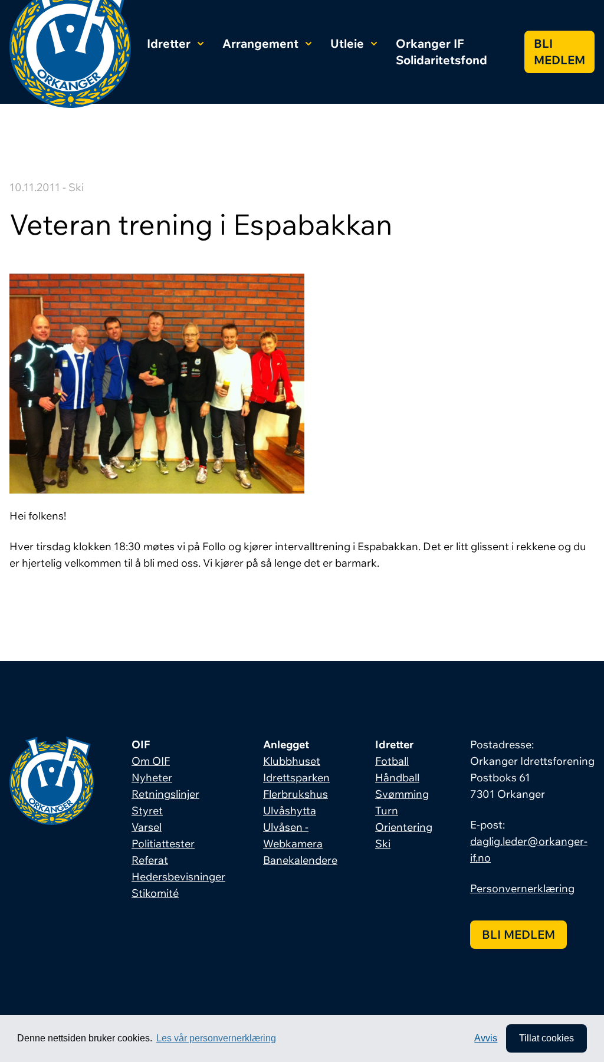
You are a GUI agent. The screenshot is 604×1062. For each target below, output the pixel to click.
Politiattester (163, 843)
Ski (382, 843)
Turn (386, 810)
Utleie (347, 43)
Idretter (169, 43)
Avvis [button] (485, 1038)
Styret (147, 810)
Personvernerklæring (522, 888)
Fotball (392, 761)
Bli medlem (559, 51)
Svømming (402, 794)
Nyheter (152, 777)
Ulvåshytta (289, 810)
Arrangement (260, 43)
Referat (150, 860)
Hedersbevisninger (178, 876)
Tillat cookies (546, 1038)
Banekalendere (300, 860)
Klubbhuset (291, 761)
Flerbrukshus (295, 794)
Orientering (403, 827)
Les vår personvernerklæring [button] (216, 1038)
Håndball (397, 777)
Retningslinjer (165, 794)
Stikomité (155, 893)
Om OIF (151, 761)
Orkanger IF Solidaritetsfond (441, 51)
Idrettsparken (296, 777)
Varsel (147, 827)
